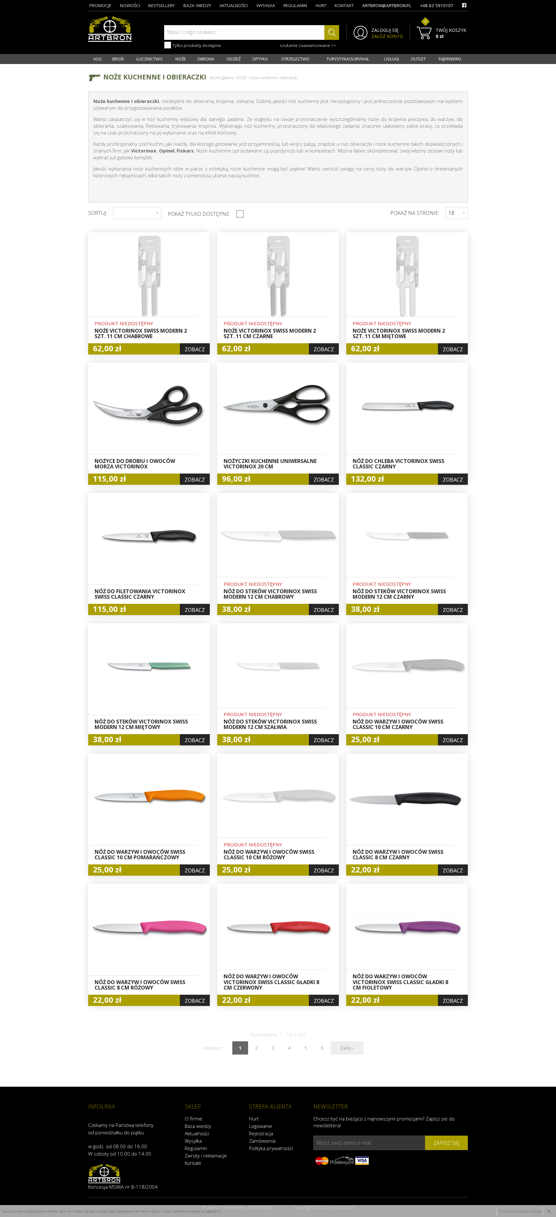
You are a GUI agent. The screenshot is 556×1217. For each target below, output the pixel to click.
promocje (100, 5)
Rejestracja (261, 1133)
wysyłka (265, 5)
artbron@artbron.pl (387, 5)
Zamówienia (262, 1141)
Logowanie (260, 1126)
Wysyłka (193, 1141)
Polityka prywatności (271, 1148)
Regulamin (196, 1148)
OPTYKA (260, 59)
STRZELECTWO (295, 59)
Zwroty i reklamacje (206, 1155)
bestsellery (161, 5)
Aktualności (197, 1133)
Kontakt (193, 1163)
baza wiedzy (197, 5)
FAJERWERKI (450, 59)
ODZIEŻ (234, 59)
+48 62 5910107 (436, 5)
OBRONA (205, 59)
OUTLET (418, 59)
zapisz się (446, 1143)
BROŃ (118, 59)
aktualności (233, 5)
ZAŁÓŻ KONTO (387, 36)
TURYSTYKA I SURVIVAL (348, 59)
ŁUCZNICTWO (149, 59)
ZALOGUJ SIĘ (385, 30)
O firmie (193, 1118)
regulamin (295, 5)
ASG (97, 59)
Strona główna (221, 77)
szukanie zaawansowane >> (308, 45)
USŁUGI (391, 59)
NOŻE (180, 59)
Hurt (254, 1118)
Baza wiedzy (198, 1126)
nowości (130, 5)
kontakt (344, 5)
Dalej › (347, 1048)
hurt (321, 5)
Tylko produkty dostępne (196, 45)
